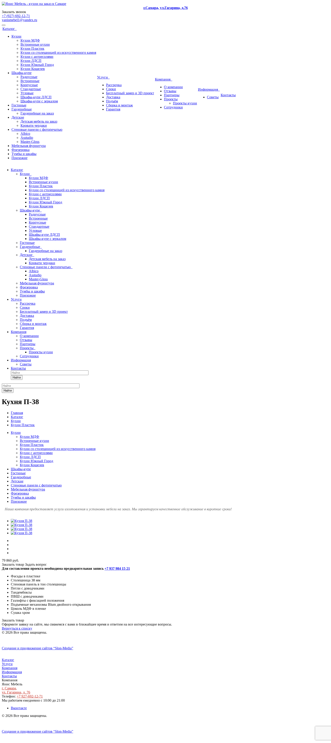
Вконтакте (19, 708)
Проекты (171, 99)
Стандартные (30, 89)
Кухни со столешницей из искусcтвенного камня (58, 52)
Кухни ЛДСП (30, 61)
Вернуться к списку (17, 628)
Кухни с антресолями (36, 57)
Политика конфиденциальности (26, 640)
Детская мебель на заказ (38, 121)
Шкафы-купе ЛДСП (36, 97)
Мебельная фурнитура (28, 146)
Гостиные (18, 105)
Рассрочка (114, 85)
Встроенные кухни (35, 44)
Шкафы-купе (21, 73)
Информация (209, 89)
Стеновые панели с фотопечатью (36, 129)
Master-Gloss (29, 142)
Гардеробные (21, 109)
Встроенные (29, 81)
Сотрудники (173, 107)
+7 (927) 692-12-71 (16, 16)
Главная (17, 413)
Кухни (16, 36)
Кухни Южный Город (37, 65)
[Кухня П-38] (21, 521)
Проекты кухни (185, 103)
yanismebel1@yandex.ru (19, 20)
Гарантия (113, 109)
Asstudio (26, 138)
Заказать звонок (14, 12)
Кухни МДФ (30, 40)
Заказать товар (13, 564)
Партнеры (171, 95)
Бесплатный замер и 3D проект (130, 93)
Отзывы (170, 91)
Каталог (9, 29)
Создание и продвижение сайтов (37, 648)
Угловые (27, 93)
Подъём (112, 101)
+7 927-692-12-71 (30, 696)
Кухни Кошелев (32, 69)
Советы (213, 97)
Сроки (111, 89)
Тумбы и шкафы (23, 154)
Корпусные (29, 85)
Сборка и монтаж (119, 105)
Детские (17, 117)
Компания (163, 79)
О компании (173, 87)
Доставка (113, 97)
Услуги (103, 77)
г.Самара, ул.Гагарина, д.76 (165, 8)
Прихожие (19, 158)
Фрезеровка (20, 150)
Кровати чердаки (33, 125)
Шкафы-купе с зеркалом (39, 101)
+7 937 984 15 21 (117, 568)
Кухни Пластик (32, 48)
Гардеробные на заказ (37, 113)
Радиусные (28, 77)
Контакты (228, 95)
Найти (17, 377)
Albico (25, 133)
